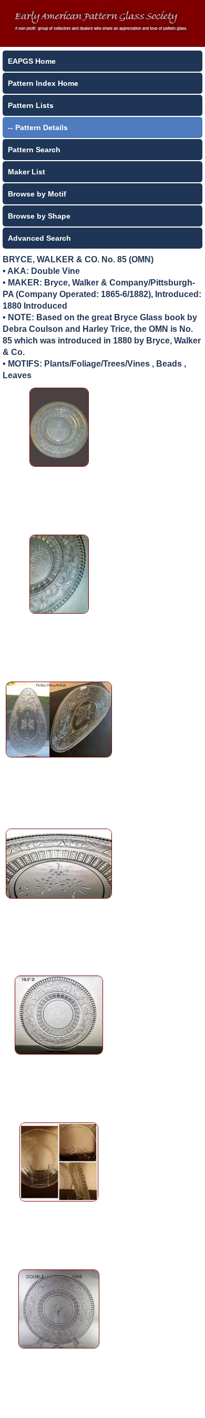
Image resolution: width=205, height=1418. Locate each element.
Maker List (26, 172)
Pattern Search (34, 149)
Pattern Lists (31, 105)
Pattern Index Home (43, 83)
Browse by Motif (37, 194)
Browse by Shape (39, 216)
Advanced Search (39, 238)
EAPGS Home (32, 61)
